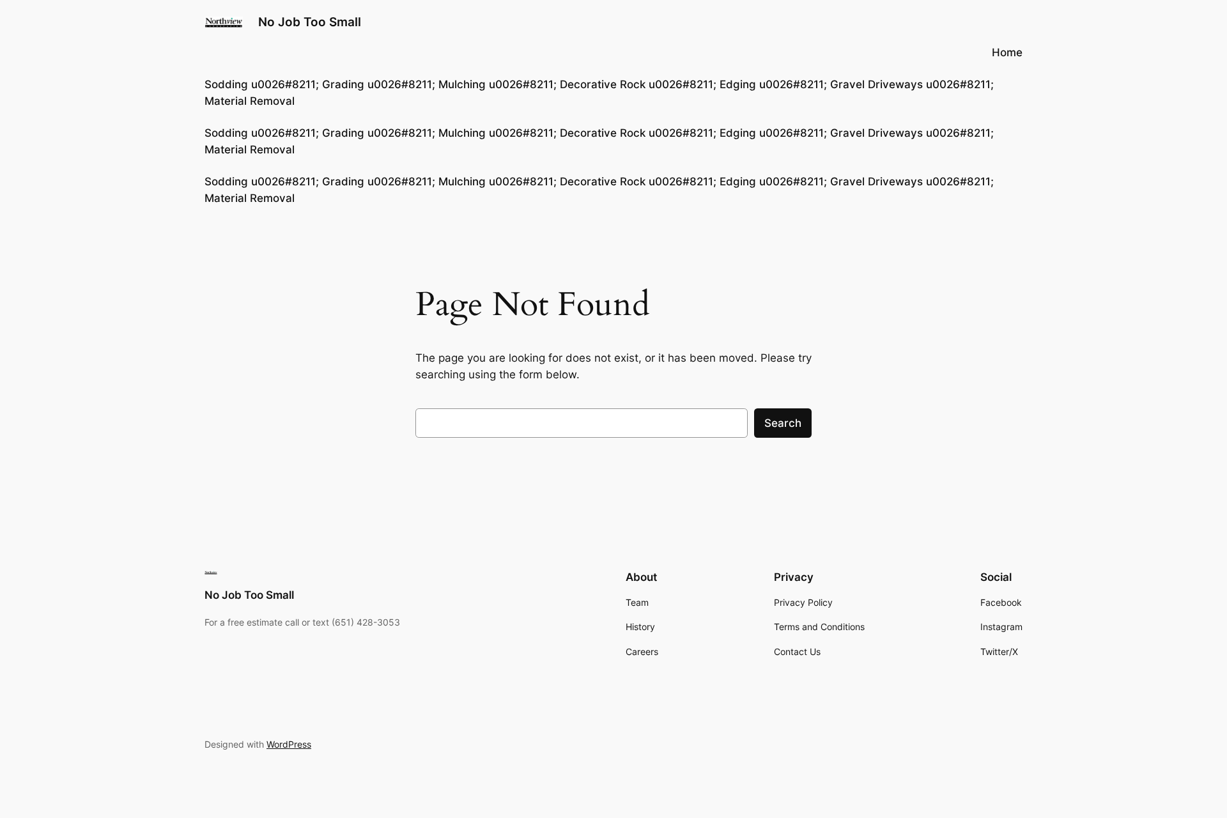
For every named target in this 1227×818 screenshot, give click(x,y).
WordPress (288, 744)
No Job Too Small (309, 21)
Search (782, 423)
